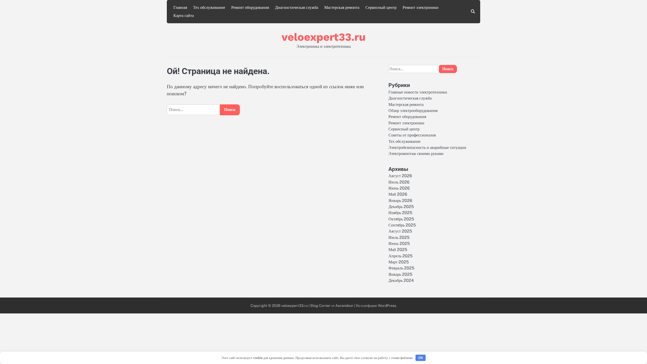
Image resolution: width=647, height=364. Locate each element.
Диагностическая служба (296, 7)
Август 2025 (400, 231)
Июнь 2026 (399, 188)
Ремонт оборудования (250, 7)
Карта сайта (183, 15)
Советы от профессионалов (412, 135)
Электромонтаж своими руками (416, 153)
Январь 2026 (400, 200)
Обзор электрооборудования (412, 110)
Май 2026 (397, 194)
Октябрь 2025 (401, 219)
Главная (180, 7)
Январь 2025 (400, 274)
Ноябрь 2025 (400, 212)
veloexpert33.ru (324, 37)
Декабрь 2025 (401, 206)
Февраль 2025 (401, 268)
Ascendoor (344, 305)
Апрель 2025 (400, 256)
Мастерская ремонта (341, 7)
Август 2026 (400, 175)
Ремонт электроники (420, 7)
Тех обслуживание (209, 7)
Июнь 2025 (399, 243)
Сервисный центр (381, 7)
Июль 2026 (398, 182)
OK (420, 358)
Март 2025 (398, 262)
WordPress (387, 305)
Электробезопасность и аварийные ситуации (427, 147)
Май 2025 (397, 249)
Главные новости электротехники (417, 92)
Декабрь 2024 (401, 280)
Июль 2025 (398, 237)
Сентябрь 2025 (402, 225)
